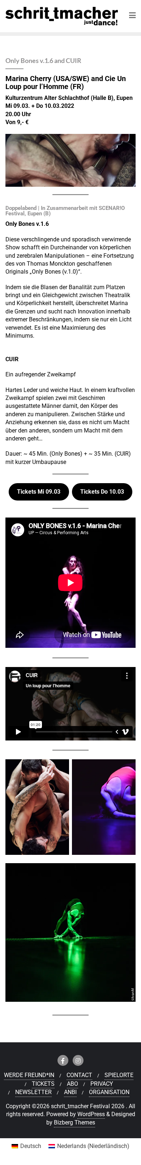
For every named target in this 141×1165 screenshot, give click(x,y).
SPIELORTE (118, 1075)
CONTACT (79, 1075)
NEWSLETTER (33, 1092)
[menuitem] (26, 1146)
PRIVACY (101, 1083)
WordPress (91, 1114)
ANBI (70, 1092)
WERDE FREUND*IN (29, 1075)
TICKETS (43, 1083)
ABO (72, 1083)
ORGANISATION (109, 1092)
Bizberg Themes (74, 1122)
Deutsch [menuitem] (30, 1146)
